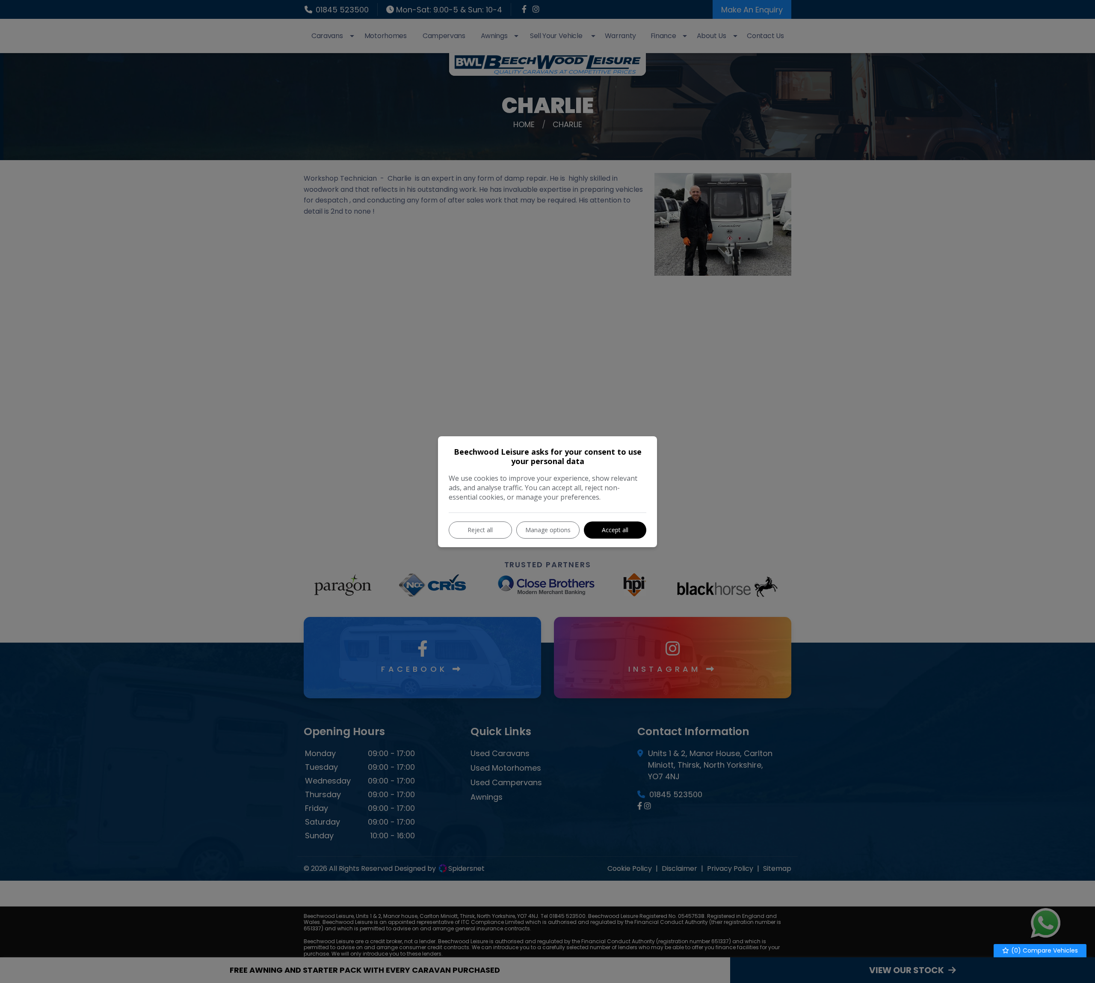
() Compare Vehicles (1043, 950)
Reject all (480, 530)
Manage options (548, 530)
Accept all (615, 530)
